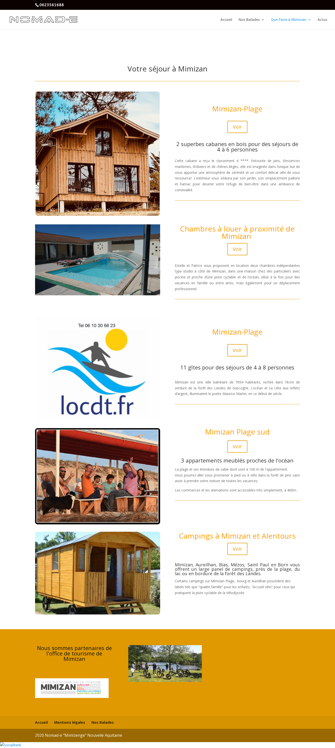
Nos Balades (249, 20)
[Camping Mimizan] (97, 613)
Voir (237, 126)
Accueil (226, 20)
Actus (322, 20)
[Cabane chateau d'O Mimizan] (98, 214)
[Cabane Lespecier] (97, 523)
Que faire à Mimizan (288, 20)
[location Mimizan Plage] (98, 421)
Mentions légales (69, 722)
